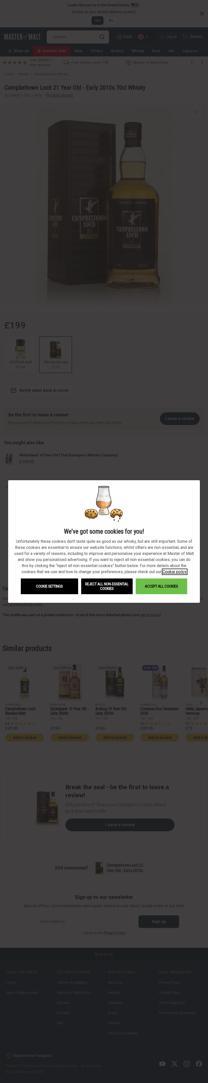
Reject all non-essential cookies (107, 586)
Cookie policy (175, 571)
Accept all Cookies (161, 586)
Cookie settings (49, 586)
